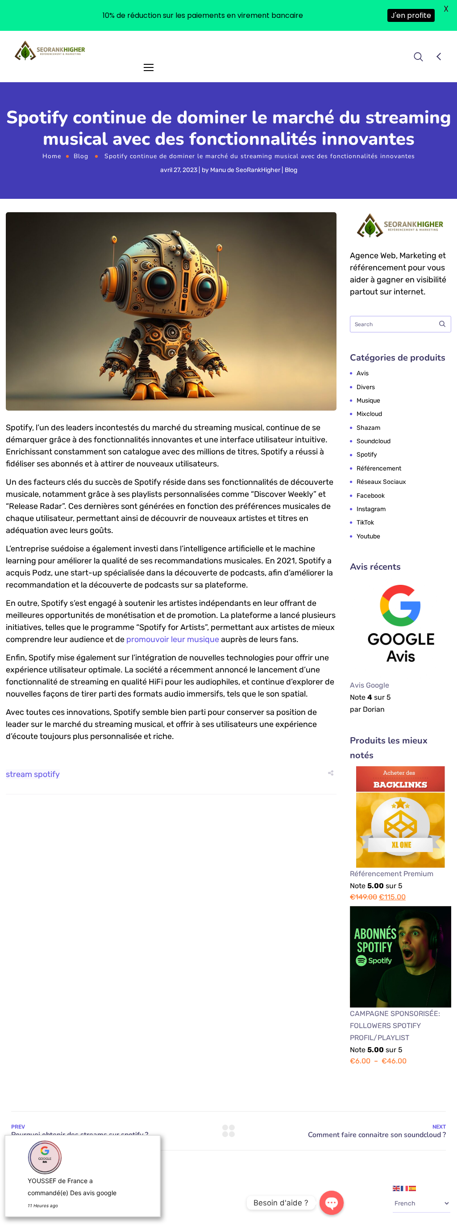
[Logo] (50, 50)
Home (51, 156)
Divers (366, 387)
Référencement (379, 468)
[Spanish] (413, 1188)
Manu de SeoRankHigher (245, 170)
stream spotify (33, 774)
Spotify (367, 454)
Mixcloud (369, 414)
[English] (397, 1188)
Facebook (371, 496)
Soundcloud (374, 441)
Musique (368, 400)
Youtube (368, 536)
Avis (363, 373)
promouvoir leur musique (172, 639)
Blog (81, 156)
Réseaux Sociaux (381, 482)
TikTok (365, 522)
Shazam (368, 428)
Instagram (371, 509)
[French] (405, 1188)
